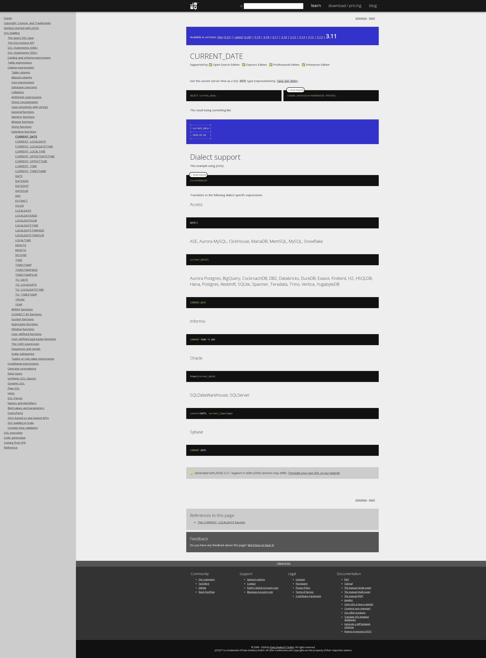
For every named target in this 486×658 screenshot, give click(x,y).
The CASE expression (25, 344)
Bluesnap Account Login (260, 592)
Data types (15, 373)
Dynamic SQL (16, 383)
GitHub (202, 587)
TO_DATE (21, 280)
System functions (22, 319)
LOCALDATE (23, 210)
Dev (220, 37)
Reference (10, 447)
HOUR (19, 205)
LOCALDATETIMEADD (29, 230)
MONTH (20, 250)
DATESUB (21, 191)
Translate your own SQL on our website (314, 473)
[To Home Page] (194, 9)
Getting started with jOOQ (21, 28)
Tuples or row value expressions (32, 359)
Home (8, 18)
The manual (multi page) (357, 592)
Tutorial (348, 583)
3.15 (293, 37)
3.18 (266, 37)
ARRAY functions (22, 309)
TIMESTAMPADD (26, 270)
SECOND (21, 255)
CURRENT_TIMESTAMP (30, 171)
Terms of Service (305, 592)
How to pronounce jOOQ (358, 631)
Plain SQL (14, 388)
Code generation (15, 437)
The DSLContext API (21, 43)
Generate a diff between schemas (357, 625)
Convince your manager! (357, 608)
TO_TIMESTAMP (26, 294)
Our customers (207, 579)
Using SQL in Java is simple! (358, 604)
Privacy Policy (303, 587)
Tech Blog (204, 583)
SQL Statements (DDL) (22, 52)
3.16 (284, 37)
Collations (17, 92)
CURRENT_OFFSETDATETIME (35, 156)
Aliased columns (21, 77)
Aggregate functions (24, 324)
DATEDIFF (22, 186)
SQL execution (13, 433)
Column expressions (21, 67)
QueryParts (15, 413)
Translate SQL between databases (356, 618)
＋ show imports (295, 90)
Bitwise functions (22, 122)
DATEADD (21, 181)
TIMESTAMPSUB (26, 275)
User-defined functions (26, 334)
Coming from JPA (15, 442)
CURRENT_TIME (26, 166)
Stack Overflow (207, 592)
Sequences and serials (25, 349)
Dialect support (215, 157)
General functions (22, 112)
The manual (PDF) (353, 596)
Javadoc (348, 600)
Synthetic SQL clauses (22, 378)
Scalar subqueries (22, 354)
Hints (11, 393)
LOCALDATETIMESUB (29, 235)
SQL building (12, 33)
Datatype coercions (24, 87)
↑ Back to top (283, 563)
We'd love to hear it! (261, 545)
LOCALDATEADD (26, 215)
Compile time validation (23, 428)
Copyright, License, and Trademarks (27, 23)
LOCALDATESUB (26, 220)
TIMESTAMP (23, 265)
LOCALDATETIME (26, 225)
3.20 (247, 37)
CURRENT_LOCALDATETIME (34, 146)
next (372, 18)
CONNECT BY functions (26, 314)
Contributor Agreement (308, 596)
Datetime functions (23, 131)
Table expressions (20, 62)
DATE (19, 176)
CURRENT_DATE (26, 136)
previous (361, 18)
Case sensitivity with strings (29, 107)
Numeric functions (23, 117)
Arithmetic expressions (26, 97)
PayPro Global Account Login (262, 587)
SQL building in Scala (21, 423)
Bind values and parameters (26, 408)
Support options (256, 579)
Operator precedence (22, 368)
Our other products (354, 612)
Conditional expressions (23, 363)
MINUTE (20, 245)
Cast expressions (22, 82)
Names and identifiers (22, 403)
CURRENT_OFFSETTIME (31, 161)
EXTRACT (21, 201)
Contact (251, 583)
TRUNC (20, 299)
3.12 (320, 37)
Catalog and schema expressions (29, 57)
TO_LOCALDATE (26, 284)
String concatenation (24, 102)
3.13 (311, 37)
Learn (316, 5)
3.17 (275, 37)
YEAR (18, 304)
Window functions (22, 329)
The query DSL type (21, 38)
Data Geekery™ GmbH (282, 647)
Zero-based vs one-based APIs (28, 418)
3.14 (302, 37)
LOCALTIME (23, 240)
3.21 (227, 37)
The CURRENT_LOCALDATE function (221, 522)
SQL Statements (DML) (23, 48)
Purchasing (302, 583)
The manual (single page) (357, 587)
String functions (21, 127)
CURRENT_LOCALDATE (30, 141)
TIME (18, 260)
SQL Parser (15, 398)
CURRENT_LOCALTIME (30, 151)
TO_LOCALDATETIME (29, 289)
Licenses (300, 579)
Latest (238, 37)
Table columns (20, 72)
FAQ (346, 579)
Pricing (344, 5)
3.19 (257, 37)
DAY (18, 196)
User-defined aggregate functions (33, 339)
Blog (373, 5)
